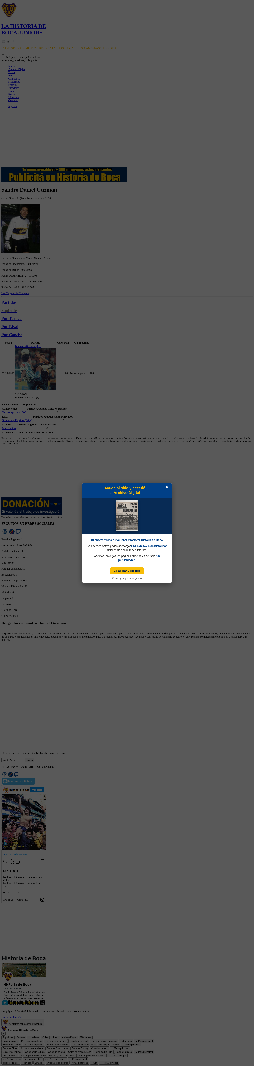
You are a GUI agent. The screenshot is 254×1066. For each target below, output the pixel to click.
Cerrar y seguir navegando (127, 578)
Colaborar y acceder (127, 570)
